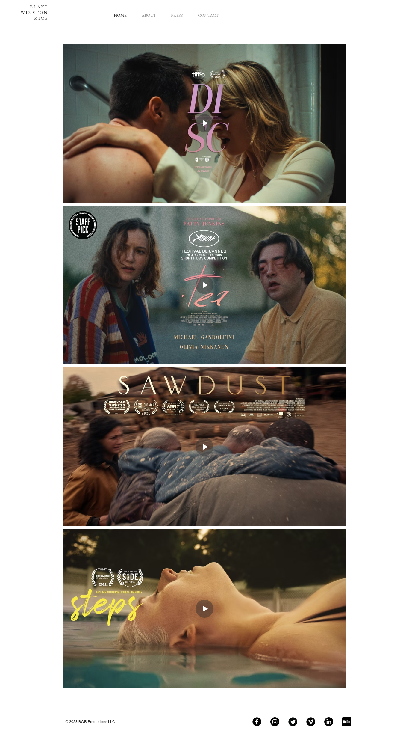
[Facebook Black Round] (256, 721)
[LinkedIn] (328, 721)
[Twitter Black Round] (292, 721)
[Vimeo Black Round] (310, 721)
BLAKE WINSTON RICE (34, 12)
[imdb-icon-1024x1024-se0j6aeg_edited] (346, 721)
